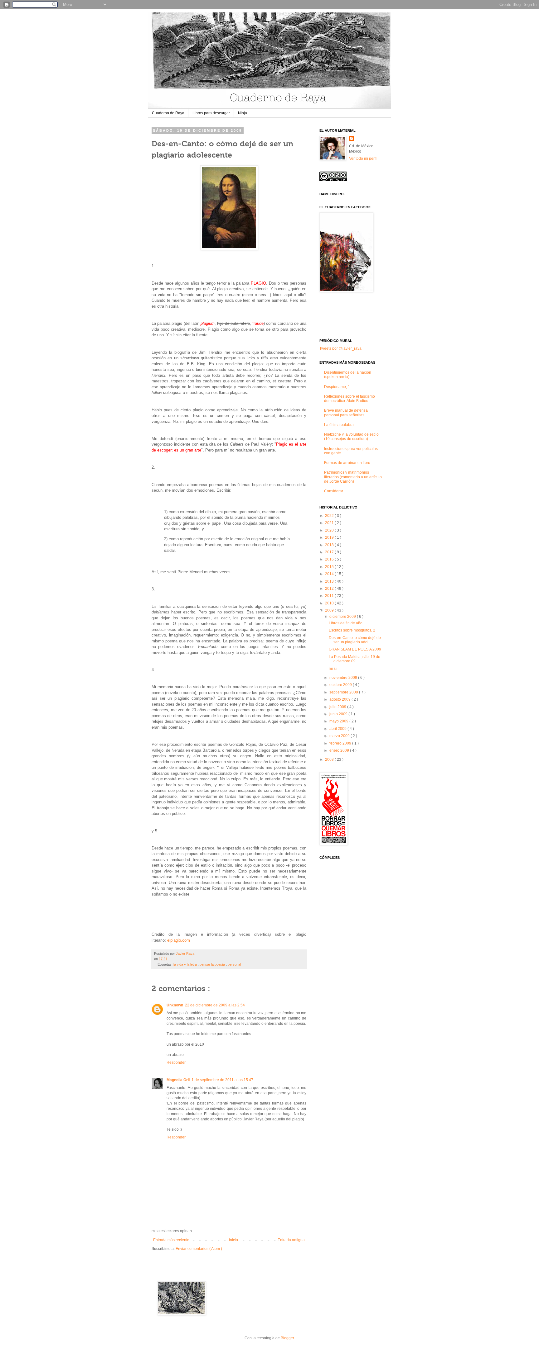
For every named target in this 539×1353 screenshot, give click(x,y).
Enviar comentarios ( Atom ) (199, 1249)
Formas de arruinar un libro (347, 463)
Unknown (175, 1005)
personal (234, 964)
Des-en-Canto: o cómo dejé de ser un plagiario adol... (355, 640)
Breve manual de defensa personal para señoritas (346, 412)
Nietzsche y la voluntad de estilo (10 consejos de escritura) (351, 436)
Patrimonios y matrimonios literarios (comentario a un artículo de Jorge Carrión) (353, 477)
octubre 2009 (341, 685)
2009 (330, 610)
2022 (330, 515)
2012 (330, 588)
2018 (330, 545)
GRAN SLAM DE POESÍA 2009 (355, 649)
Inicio (233, 1240)
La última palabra (339, 425)
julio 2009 (338, 707)
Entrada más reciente (171, 1240)
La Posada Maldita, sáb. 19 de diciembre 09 (354, 659)
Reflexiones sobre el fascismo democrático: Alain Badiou (349, 398)
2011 (330, 596)
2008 (330, 759)
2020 (330, 530)
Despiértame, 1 (337, 387)
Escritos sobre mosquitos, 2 (352, 630)
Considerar (333, 491)
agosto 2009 (340, 699)
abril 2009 (338, 728)
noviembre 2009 (343, 677)
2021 (330, 523)
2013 (330, 581)
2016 (330, 559)
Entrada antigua (291, 1240)
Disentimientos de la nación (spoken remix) (347, 374)
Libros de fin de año (345, 623)
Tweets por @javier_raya (340, 348)
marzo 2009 (340, 736)
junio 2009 (338, 714)
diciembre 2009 (343, 616)
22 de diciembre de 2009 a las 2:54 (215, 1005)
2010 (330, 603)
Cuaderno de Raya (168, 113)
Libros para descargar (211, 113)
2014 (330, 574)
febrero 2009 (340, 743)
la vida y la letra (185, 964)
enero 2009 (339, 750)
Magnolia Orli (178, 1080)
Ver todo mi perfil (363, 158)
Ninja (242, 113)
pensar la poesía (213, 964)
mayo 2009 (339, 721)
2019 (330, 537)
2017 (330, 552)
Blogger (287, 1338)
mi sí (333, 668)
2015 (330, 567)
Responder (176, 1062)
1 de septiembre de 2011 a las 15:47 (222, 1080)
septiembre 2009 (344, 692)
